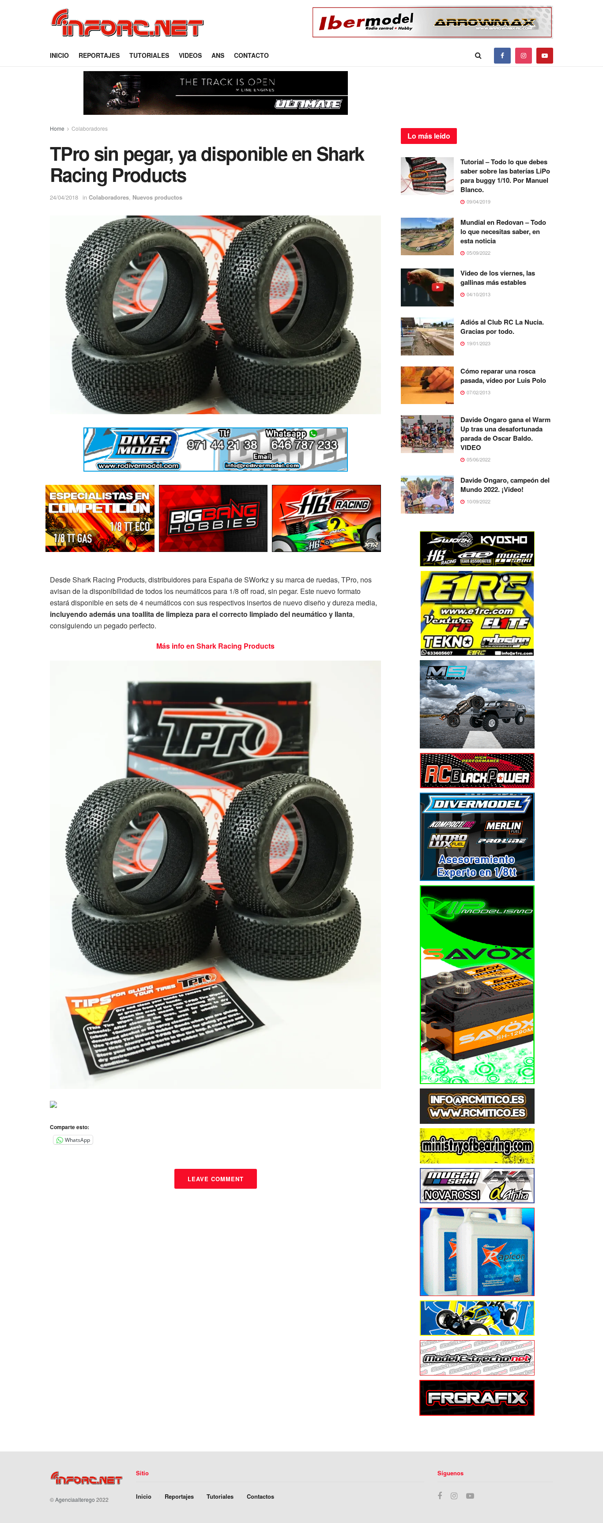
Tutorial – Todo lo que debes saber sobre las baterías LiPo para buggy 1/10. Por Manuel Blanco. (505, 175)
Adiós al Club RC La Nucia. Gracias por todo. (502, 326)
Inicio (59, 55)
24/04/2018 (64, 197)
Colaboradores (90, 128)
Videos (190, 55)
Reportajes (99, 55)
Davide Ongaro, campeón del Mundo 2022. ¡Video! (505, 484)
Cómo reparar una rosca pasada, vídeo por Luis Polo (503, 375)
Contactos (260, 1496)
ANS (217, 55)
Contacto (251, 55)
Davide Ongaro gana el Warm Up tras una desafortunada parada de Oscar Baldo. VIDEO (505, 433)
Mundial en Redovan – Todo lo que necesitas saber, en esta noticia (503, 231)
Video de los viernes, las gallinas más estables (497, 277)
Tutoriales (149, 55)
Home (57, 128)
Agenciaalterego (75, 1499)
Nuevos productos (157, 197)
